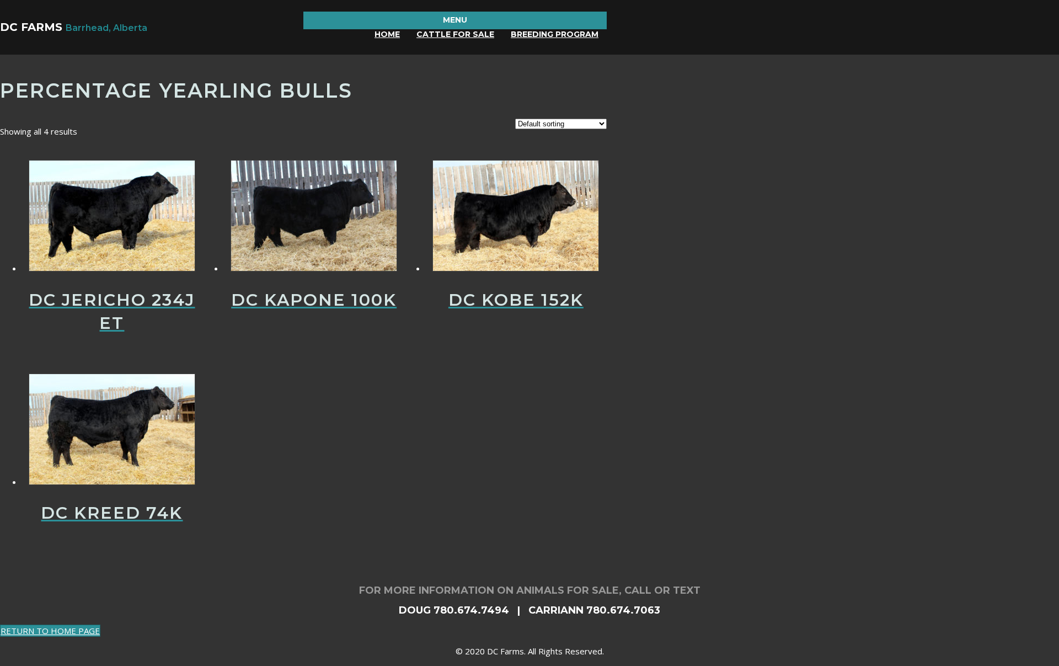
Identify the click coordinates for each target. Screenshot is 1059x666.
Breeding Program (554, 34)
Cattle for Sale (455, 34)
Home (387, 34)
